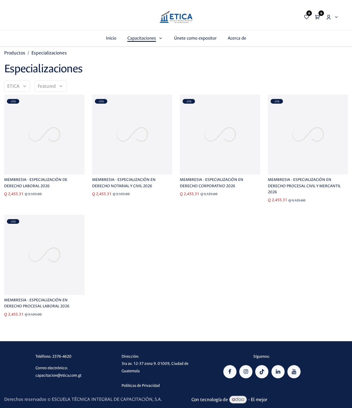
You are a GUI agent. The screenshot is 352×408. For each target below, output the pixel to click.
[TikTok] (261, 371)
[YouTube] (294, 371)
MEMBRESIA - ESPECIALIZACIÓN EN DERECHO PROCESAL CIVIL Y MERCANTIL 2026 (304, 186)
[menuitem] (111, 38)
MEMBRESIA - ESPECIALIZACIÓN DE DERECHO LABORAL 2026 (35, 182)
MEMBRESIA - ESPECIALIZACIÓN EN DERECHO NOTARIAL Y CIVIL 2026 (124, 182)
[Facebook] (230, 371)
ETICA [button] (14, 86)
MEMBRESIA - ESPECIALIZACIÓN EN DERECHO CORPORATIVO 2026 (211, 182)
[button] (51, 86)
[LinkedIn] (278, 371)
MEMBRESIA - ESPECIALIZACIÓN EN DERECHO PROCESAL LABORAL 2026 (36, 303)
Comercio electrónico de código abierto (308, 399)
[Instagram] (245, 371)
